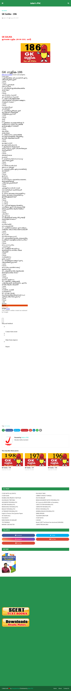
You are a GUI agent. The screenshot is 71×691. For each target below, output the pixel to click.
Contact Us (66, 688)
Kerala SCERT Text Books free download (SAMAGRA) (49, 522)
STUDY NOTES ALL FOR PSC (9, 493)
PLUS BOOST (5, 518)
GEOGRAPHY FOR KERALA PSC (9, 502)
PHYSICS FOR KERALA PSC (42, 509)
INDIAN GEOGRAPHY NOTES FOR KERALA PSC (47, 500)
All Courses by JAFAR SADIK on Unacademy (47, 502)
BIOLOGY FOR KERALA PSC (8, 509)
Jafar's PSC (6, 18)
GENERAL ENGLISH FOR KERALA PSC (45, 511)
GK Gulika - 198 (6, 468)
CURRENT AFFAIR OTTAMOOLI (43, 495)
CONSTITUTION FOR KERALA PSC (44, 504)
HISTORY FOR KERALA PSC (8, 504)
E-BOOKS (38, 520)
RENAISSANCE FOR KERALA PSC (10, 507)
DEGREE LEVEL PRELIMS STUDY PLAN (11, 498)
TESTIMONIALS (6, 522)
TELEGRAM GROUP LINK (42, 515)
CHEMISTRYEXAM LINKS (42, 524)
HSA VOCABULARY (40, 498)
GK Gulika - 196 (52, 468)
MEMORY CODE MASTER (8, 524)
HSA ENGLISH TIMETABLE (8, 500)
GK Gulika (7, 426)
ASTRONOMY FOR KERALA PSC (10, 511)
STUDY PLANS (5, 495)
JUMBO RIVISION (40, 513)
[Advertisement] (35, 592)
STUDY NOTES (40, 518)
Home (55, 688)
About (60, 688)
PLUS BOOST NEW (40, 493)
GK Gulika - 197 (29, 468)
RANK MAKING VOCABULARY (9, 520)
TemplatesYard (16, 688)
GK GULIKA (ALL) (6, 515)
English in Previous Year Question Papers (12, 513)
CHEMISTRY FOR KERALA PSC (43, 507)
